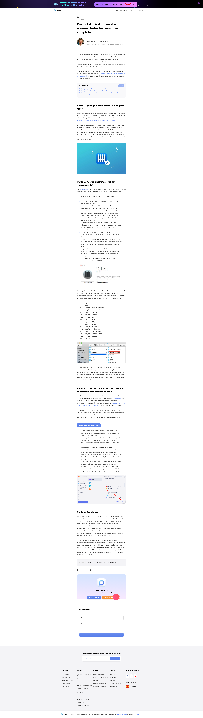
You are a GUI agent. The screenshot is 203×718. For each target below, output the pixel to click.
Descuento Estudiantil (99, 687)
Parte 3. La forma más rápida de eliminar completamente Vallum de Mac (99, 93)
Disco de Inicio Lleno (83, 699)
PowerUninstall (65, 677)
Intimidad (112, 674)
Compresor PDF (65, 687)
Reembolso (113, 680)
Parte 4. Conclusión (84, 95)
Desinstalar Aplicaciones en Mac (85, 675)
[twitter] (131, 676)
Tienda (133, 10)
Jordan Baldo (96, 39)
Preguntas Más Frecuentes (100, 677)
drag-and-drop (85, 189)
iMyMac (59, 10)
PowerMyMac (83, 17)
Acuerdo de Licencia (115, 684)
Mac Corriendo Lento (83, 693)
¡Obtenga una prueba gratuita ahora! (89, 425)
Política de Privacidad (121, 714)
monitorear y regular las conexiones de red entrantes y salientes (97, 120)
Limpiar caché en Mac (83, 705)
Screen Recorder (65, 684)
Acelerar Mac (81, 696)
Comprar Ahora (109, 597)
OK (138, 714)
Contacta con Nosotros (99, 684)
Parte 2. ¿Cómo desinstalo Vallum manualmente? (93, 91)
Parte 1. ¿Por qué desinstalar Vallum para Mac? (92, 89)
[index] (78, 18)
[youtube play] (135, 676)
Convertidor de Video (67, 680)
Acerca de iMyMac (98, 674)
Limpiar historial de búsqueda (82, 689)
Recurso (95, 680)
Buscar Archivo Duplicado (84, 682)
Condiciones (113, 677)
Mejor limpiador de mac (83, 679)
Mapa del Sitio (113, 687)
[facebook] (127, 676)
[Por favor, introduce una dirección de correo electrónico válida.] (97, 658)
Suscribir (115, 658)
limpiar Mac (80, 702)
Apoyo (141, 10)
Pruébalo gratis (95, 597)
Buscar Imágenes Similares (84, 685)
